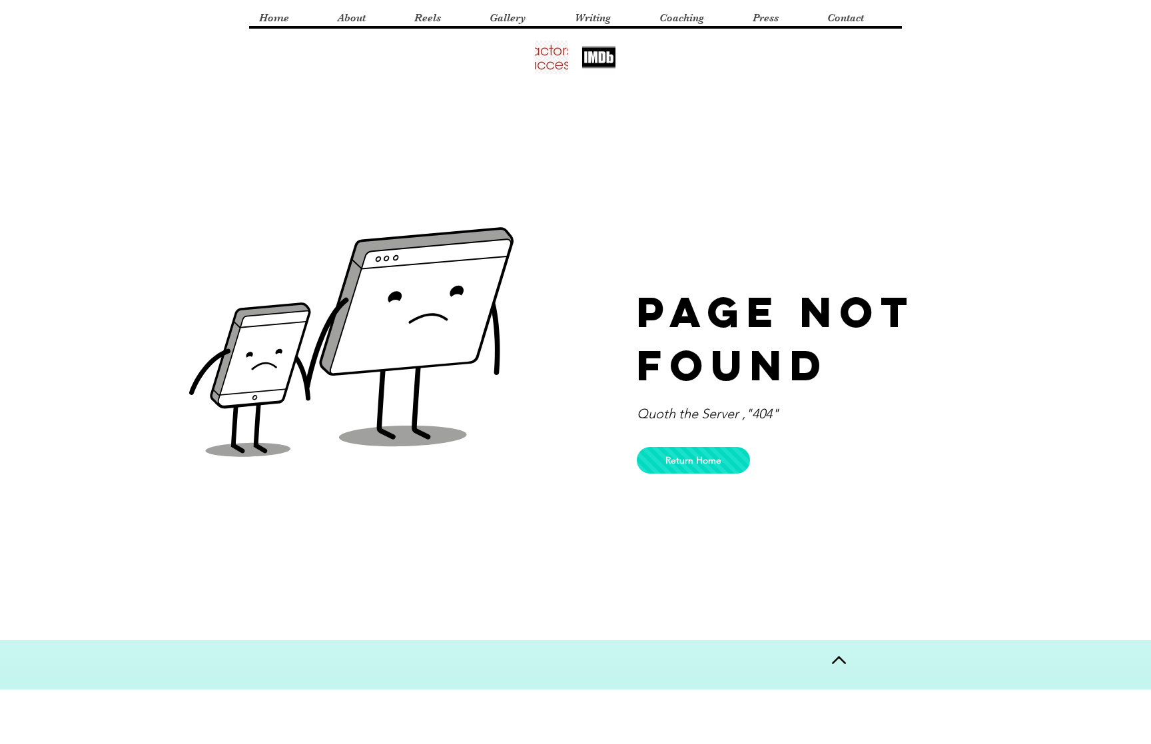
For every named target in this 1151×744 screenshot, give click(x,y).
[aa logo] (551, 57)
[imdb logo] (598, 57)
